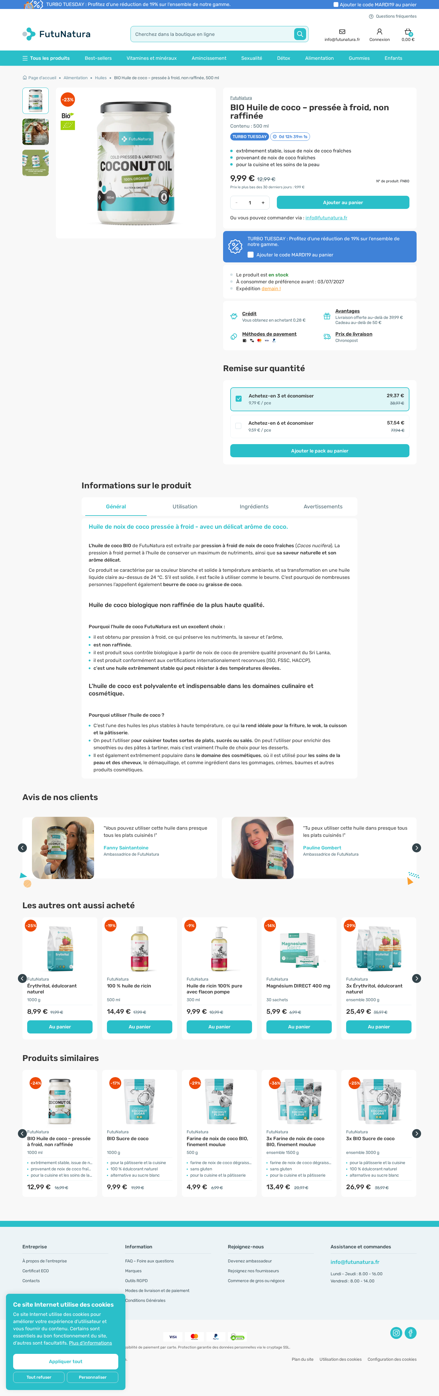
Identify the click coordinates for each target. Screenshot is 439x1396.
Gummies (359, 58)
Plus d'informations (90, 1343)
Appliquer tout (65, 1361)
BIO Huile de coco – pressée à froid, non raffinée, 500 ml (166, 77)
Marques (133, 1270)
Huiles (101, 77)
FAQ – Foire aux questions (149, 1261)
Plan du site (303, 1359)
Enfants (393, 58)
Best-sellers (98, 58)
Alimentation (319, 58)
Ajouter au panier (343, 202)
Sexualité (251, 58)
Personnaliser (93, 1377)
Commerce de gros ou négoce (256, 1280)
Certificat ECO (35, 1270)
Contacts (31, 1280)
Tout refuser (39, 1377)
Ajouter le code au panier (378, 4)
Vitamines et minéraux (152, 58)
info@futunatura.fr (326, 218)
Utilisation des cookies (341, 1359)
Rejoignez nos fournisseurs (253, 1270)
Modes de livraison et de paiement (157, 1290)
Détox (283, 58)
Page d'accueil (42, 77)
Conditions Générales (145, 1300)
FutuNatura (241, 97)
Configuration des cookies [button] (392, 1359)
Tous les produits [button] (50, 58)
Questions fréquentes (396, 16)
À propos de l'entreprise (44, 1261)
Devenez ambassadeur (250, 1261)
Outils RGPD (136, 1280)
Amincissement (209, 58)
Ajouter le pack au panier (320, 451)
